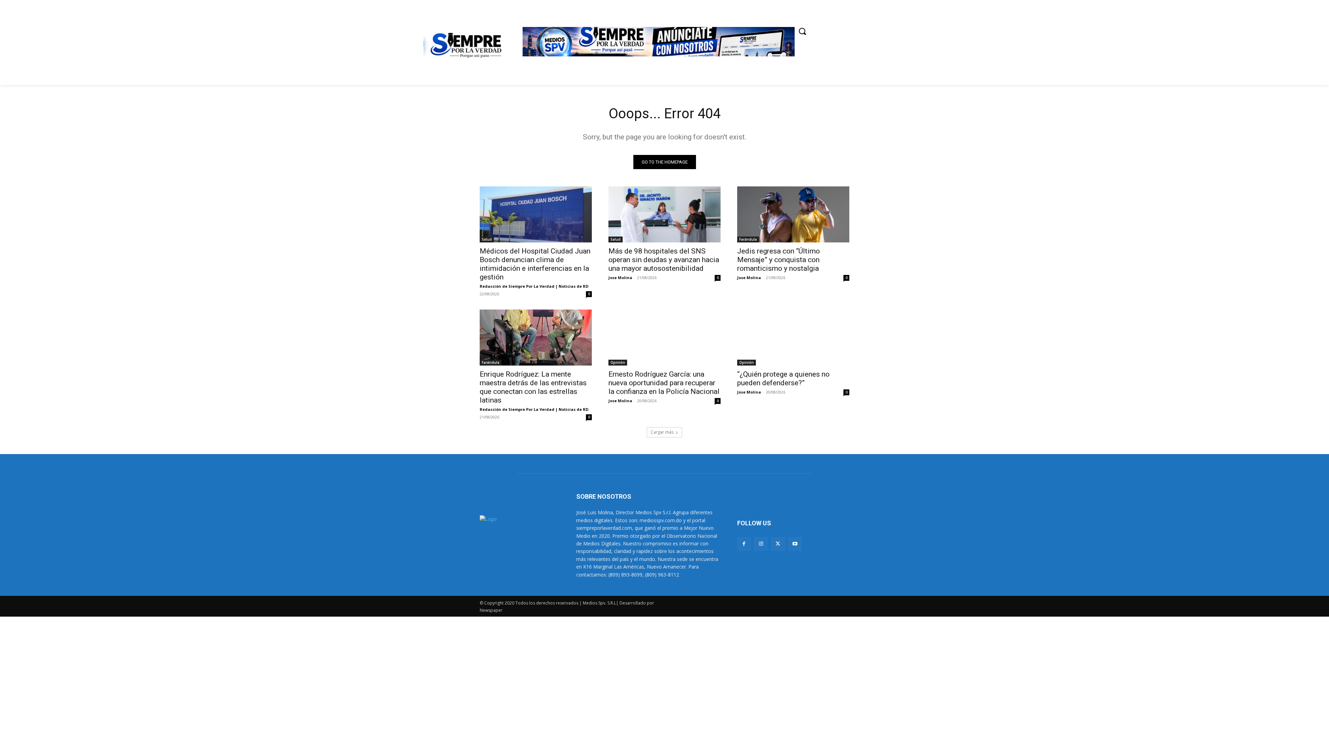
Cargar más (662, 432)
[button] (802, 31)
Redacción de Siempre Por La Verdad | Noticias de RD (534, 286)
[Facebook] (744, 544)
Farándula (748, 239)
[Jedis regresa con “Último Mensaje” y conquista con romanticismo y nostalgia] (793, 214)
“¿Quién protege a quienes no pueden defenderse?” (783, 378)
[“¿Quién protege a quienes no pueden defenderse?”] (793, 338)
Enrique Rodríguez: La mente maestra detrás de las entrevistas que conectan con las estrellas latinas (533, 387)
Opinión (618, 362)
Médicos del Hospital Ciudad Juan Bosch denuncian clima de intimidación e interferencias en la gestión (535, 264)
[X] (778, 544)
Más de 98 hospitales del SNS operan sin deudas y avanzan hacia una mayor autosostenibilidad (663, 260)
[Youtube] (795, 544)
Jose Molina (620, 277)
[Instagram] (761, 544)
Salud (487, 239)
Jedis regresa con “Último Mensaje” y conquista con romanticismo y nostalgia (778, 260)
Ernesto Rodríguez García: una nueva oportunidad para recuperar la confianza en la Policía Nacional (664, 383)
